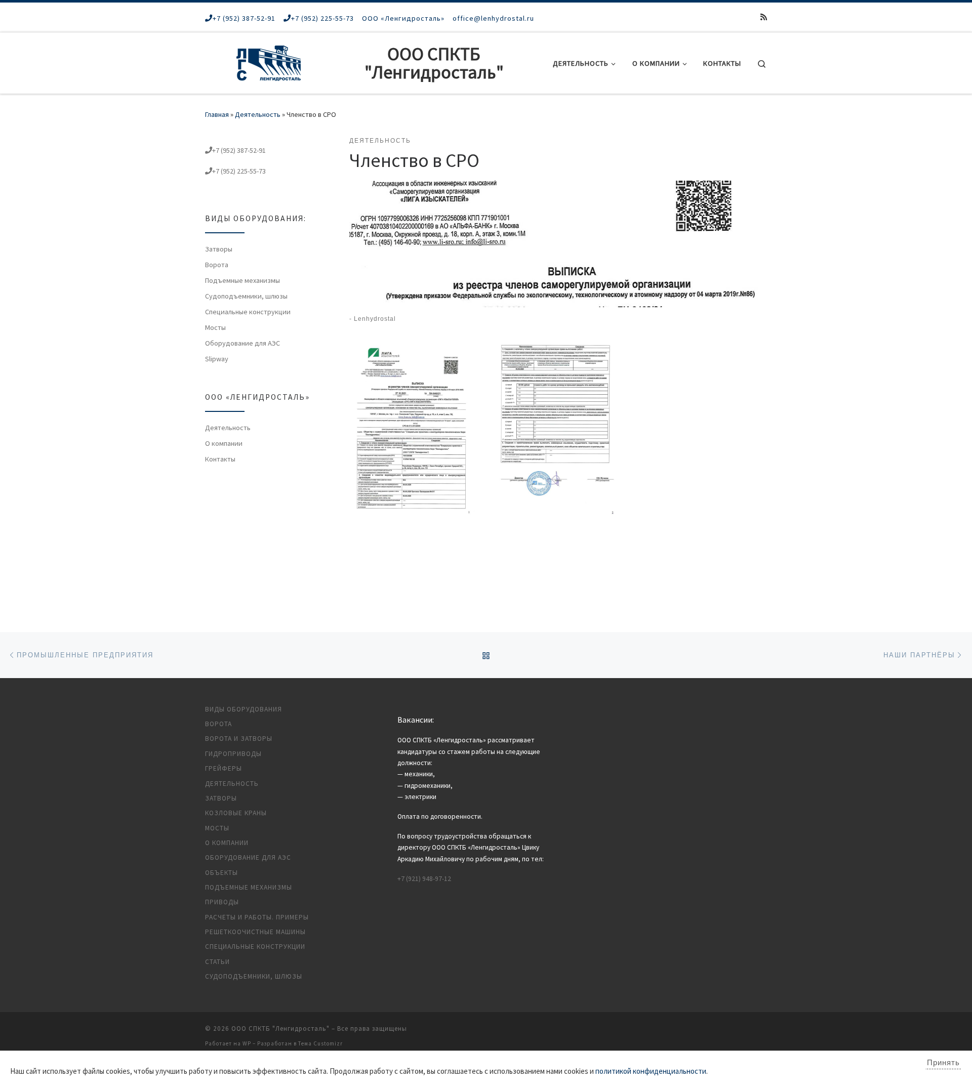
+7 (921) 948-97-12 (424, 878)
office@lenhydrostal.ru (493, 18)
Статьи (217, 961)
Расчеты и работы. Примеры (257, 917)
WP (246, 1043)
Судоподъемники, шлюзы (246, 296)
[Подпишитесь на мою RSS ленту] (763, 17)
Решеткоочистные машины (255, 932)
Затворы (218, 249)
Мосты (215, 327)
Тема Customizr (320, 1043)
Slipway (216, 358)
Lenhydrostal (375, 318)
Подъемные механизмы (242, 280)
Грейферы (223, 768)
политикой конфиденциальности (650, 1071)
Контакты (220, 459)
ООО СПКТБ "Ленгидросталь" (280, 1028)
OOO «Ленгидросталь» (403, 18)
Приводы (222, 902)
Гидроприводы (233, 753)
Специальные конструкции (248, 311)
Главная (217, 114)
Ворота (216, 264)
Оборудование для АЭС (242, 343)
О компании (223, 443)
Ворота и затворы (238, 738)
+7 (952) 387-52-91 (244, 18)
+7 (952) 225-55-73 (322, 18)
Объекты (221, 872)
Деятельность (257, 114)
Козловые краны (236, 813)
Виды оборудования (243, 709)
